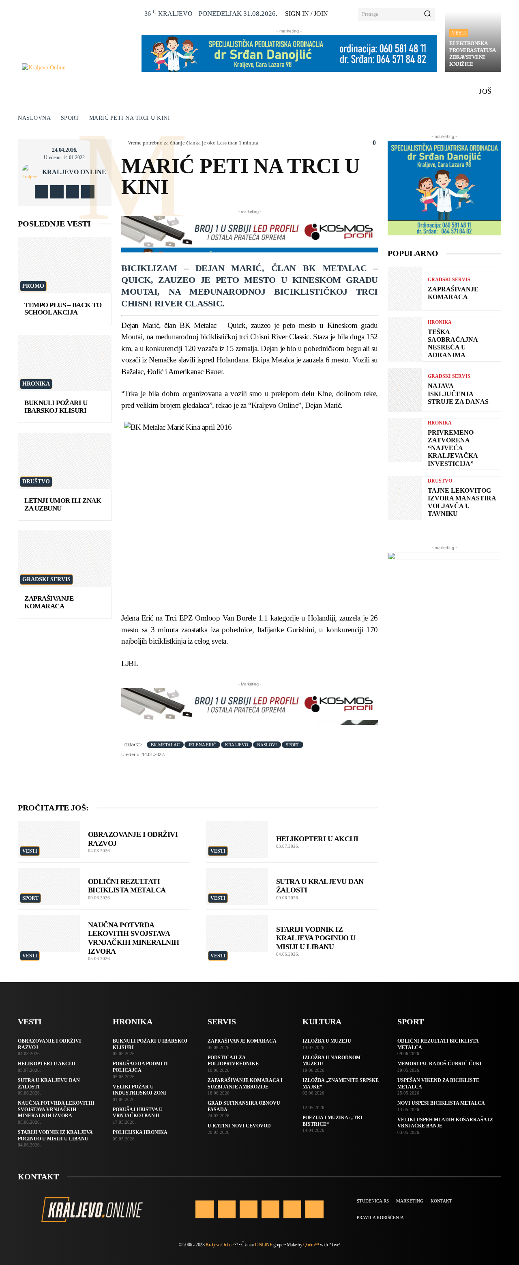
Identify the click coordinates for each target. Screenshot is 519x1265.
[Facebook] (41, 191)
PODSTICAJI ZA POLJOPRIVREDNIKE (233, 1061)
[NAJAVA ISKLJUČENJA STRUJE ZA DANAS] (405, 390)
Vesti (459, 33)
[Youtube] (87, 191)
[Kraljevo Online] (77, 67)
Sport (70, 118)
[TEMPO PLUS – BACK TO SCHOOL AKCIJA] (65, 265)
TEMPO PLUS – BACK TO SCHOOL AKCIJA (62, 309)
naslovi (267, 744)
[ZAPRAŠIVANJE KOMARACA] (65, 558)
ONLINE (263, 1245)
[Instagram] (57, 191)
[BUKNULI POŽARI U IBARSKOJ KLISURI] (65, 363)
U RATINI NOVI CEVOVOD (239, 1126)
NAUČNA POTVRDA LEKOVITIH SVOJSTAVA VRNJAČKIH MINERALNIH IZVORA (133, 938)
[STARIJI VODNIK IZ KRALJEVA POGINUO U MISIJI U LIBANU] (237, 933)
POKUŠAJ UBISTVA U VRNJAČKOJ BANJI (138, 1113)
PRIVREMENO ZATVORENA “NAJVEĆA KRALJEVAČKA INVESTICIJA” (453, 448)
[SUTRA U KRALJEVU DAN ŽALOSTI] (237, 886)
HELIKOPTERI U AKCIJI (317, 839)
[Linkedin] (248, 1209)
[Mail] (270, 1209)
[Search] (427, 14)
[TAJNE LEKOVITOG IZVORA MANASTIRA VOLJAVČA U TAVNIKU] (405, 498)
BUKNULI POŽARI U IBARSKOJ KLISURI (55, 406)
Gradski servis (46, 579)
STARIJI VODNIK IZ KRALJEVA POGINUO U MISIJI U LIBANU (316, 938)
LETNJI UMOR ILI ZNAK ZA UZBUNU (62, 504)
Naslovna (34, 118)
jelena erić (202, 744)
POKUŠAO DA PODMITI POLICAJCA (140, 1067)
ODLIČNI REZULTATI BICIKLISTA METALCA (127, 885)
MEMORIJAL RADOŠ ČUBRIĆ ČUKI (439, 1064)
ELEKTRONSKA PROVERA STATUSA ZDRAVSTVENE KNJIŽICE (472, 53)
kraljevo (236, 744)
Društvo (36, 481)
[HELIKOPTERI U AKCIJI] (237, 839)
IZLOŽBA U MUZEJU (326, 1041)
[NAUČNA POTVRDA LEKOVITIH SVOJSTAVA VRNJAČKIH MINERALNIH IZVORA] (49, 933)
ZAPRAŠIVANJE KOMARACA (48, 602)
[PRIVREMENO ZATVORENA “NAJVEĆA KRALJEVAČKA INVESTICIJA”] (405, 440)
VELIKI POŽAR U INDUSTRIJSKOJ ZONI (139, 1090)
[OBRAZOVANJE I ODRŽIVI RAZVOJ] (49, 839)
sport (292, 744)
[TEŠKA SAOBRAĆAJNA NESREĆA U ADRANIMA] (405, 339)
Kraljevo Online (74, 172)
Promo (33, 286)
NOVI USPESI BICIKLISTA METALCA (441, 1103)
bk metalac (165, 744)
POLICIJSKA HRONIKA (140, 1132)
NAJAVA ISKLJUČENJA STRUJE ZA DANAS (458, 393)
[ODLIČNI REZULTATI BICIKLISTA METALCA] (49, 886)
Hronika (36, 384)
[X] (72, 191)
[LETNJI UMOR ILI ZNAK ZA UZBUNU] (65, 461)
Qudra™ (311, 1245)
